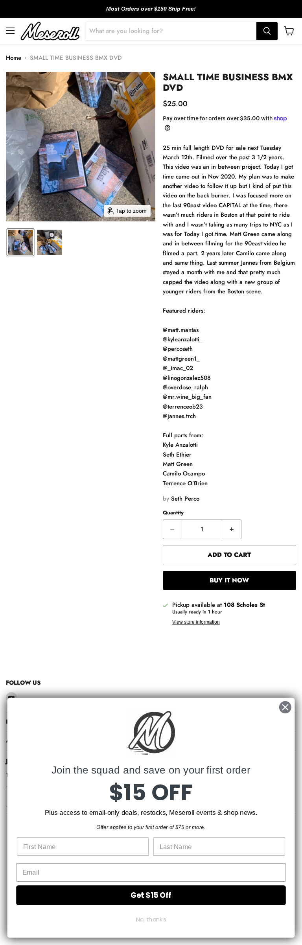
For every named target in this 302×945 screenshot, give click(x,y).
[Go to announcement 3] (157, 13)
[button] (20, 242)
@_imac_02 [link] (178, 368)
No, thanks (151, 919)
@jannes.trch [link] (179, 416)
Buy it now (229, 580)
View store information (196, 622)
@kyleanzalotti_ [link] (183, 339)
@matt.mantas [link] (181, 330)
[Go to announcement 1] (144, 13)
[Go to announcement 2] (151, 13)
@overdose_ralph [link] (185, 387)
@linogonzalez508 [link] (187, 378)
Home (13, 58)
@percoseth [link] (178, 348)
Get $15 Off (151, 895)
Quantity (173, 513)
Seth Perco (185, 498)
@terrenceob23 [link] (183, 406)
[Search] (267, 31)
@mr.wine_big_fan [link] (187, 396)
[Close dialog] (285, 707)
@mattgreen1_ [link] (181, 358)
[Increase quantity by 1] (231, 529)
